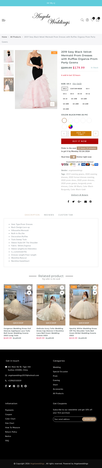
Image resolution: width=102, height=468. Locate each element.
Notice (8, 436)
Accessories (58, 389)
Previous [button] (19, 81)
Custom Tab (65, 215)
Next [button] (49, 81)
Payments (9, 410)
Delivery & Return (79, 195)
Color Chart (10, 419)
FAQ (7, 441)
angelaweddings (75, 170)
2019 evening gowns (75, 174)
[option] (36, 79)
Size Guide (77, 84)
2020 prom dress (68, 180)
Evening (56, 380)
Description (32, 215)
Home (4, 37)
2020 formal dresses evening (81, 177)
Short (55, 385)
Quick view (29, 292)
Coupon (8, 414)
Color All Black (75, 186)
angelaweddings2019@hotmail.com (23, 375)
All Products (15, 37)
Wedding (57, 367)
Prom (55, 376)
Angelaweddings (81, 464)
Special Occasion (60, 372)
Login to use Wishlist (95, 133)
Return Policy (11, 432)
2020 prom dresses (85, 180)
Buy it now (80, 141)
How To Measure (12, 427)
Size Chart (9, 423)
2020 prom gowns (69, 183)
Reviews (49, 215)
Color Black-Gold (78, 189)
